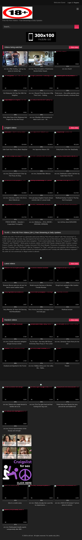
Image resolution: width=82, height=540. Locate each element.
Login (69, 2)
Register (76, 2)
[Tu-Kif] (41, 13)
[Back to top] (76, 534)
